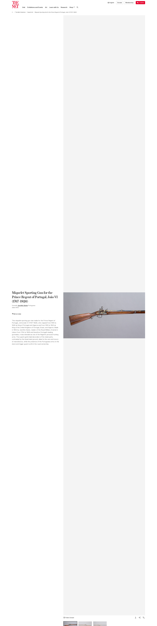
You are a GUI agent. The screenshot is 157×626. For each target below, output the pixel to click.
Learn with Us (54, 7)
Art (46, 7)
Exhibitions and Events (35, 7)
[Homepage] (15, 4)
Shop (71, 7)
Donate (119, 2)
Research (64, 7)
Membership (129, 2)
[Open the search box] (77, 7)
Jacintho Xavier (23, 305)
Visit (23, 7)
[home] (12, 12)
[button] (104, 315)
